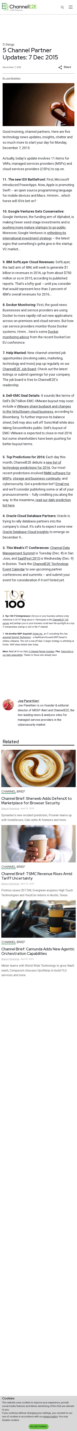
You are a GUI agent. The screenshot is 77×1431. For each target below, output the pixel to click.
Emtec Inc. (38, 633)
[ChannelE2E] (19, 7)
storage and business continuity (37, 478)
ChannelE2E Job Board (19, 369)
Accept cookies (38, 1426)
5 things (8, 44)
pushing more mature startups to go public (34, 227)
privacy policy (50, 1416)
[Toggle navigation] (70, 7)
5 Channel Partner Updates (41, 651)
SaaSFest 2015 (29, 558)
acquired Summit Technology (17, 637)
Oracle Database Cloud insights (26, 532)
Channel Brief (13, 791)
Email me (62, 484)
